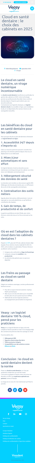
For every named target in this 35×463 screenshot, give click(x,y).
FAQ (4, 421)
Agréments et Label (8, 426)
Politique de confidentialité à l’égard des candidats (17, 441)
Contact (5, 423)
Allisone (7, 346)
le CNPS (8, 243)
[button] (10, 390)
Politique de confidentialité (10, 436)
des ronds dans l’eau (16, 460)
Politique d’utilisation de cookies (12, 438)
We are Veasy (6, 418)
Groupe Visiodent (7, 430)
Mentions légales (7, 433)
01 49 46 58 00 (7, 2)
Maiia (13, 346)
